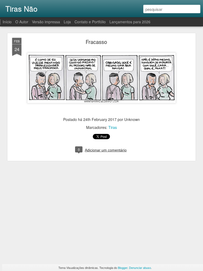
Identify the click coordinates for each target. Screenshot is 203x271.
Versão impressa (46, 21)
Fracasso (96, 42)
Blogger (122, 267)
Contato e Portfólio (91, 21)
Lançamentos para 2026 (129, 21)
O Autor (21, 21)
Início (7, 21)
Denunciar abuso (140, 267)
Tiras (112, 127)
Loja (67, 21)
